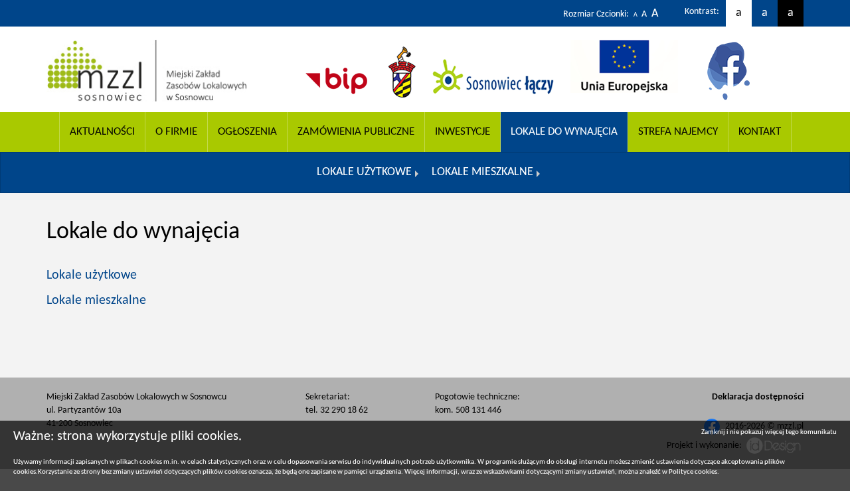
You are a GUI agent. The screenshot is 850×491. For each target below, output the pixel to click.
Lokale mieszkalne (96, 300)
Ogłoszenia (247, 131)
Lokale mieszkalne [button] (482, 172)
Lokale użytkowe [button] (364, 172)
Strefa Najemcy (678, 131)
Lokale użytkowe (91, 275)
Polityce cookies (693, 472)
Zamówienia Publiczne (356, 131)
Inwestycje (462, 131)
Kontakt (759, 131)
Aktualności (102, 131)
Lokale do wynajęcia (564, 131)
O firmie (176, 131)
